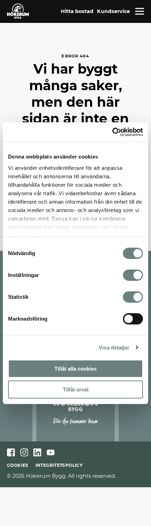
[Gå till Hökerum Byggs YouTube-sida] (51, 452)
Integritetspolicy (59, 465)
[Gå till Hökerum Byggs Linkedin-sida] (37, 452)
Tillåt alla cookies (75, 369)
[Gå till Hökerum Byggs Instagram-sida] (24, 452)
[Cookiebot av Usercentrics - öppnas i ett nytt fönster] (112, 132)
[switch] (133, 275)
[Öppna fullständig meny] (139, 11)
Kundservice (113, 11)
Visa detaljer (114, 348)
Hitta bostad (77, 11)
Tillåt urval (75, 389)
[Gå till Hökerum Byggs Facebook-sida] (11, 452)
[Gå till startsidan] (18, 11)
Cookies (17, 465)
